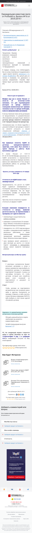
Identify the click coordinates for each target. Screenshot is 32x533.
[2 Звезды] (6, 348)
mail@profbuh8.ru (16, 504)
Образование (21, 514)
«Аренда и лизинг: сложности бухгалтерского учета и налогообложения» (16, 133)
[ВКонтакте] (17, 394)
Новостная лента (15, 22)
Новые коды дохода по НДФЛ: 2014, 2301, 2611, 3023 (20, 371)
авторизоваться (5, 415)
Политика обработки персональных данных (16, 512)
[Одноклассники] (19, 394)
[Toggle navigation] (29, 5)
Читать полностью (15, 363)
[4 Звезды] (11, 348)
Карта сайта (26, 518)
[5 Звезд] (13, 348)
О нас (8, 1)
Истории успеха (13, 1)
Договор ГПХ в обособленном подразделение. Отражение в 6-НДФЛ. (20, 382)
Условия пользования (16, 516)
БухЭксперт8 (22, 1)
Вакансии (16, 521)
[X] (21, 394)
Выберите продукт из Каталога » (14, 426)
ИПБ (18, 1)
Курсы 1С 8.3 (6, 22)
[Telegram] (23, 394)
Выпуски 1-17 (10, 326)
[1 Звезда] (3, 348)
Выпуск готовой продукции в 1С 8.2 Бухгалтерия (19, 360)
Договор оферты (11, 514)
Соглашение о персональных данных (11, 518)
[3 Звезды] (8, 348)
